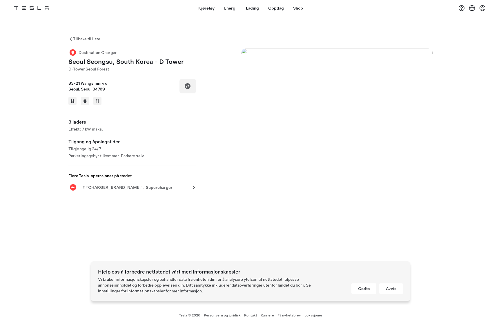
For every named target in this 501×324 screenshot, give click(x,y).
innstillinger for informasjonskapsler (131, 291)
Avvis (391, 288)
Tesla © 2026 (189, 315)
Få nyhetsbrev (289, 315)
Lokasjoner (313, 315)
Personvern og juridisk (222, 315)
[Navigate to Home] (31, 8)
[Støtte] (461, 8)
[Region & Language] (472, 8)
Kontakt (250, 315)
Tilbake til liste (86, 39)
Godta (364, 288)
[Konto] (482, 8)
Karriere (267, 315)
